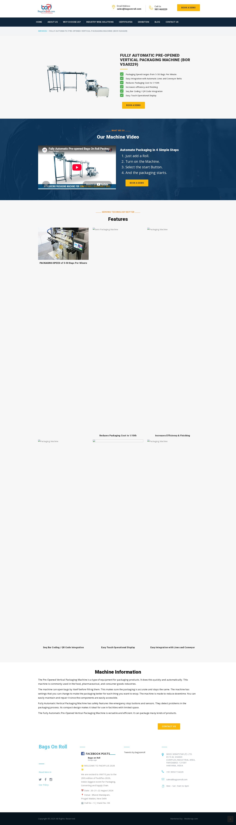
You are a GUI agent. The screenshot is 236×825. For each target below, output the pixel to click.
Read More (44, 772)
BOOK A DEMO (133, 105)
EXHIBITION (143, 22)
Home (39, 22)
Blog (157, 22)
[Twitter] (40, 780)
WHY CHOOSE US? (72, 22)
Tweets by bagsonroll (134, 752)
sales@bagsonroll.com (176, 779)
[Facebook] (45, 780)
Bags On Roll (53, 747)
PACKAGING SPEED (50, 263)
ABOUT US (53, 22)
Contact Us (172, 22)
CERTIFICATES (125, 22)
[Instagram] (51, 780)
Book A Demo (188, 8)
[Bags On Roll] (46, 8)
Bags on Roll (94, 757)
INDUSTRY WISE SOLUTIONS (99, 22)
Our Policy (44, 784)
